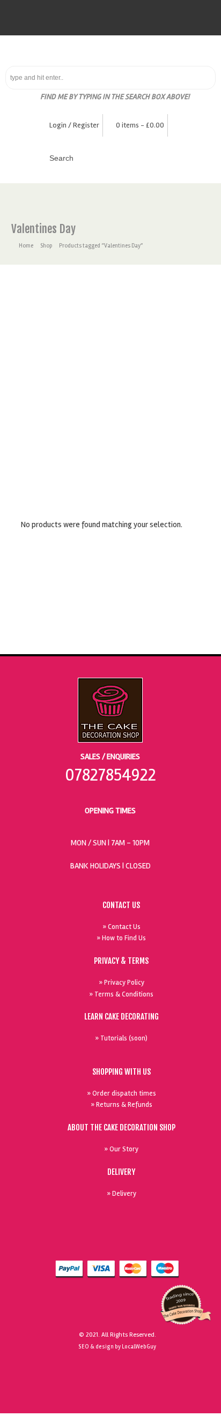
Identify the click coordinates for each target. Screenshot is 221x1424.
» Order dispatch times (121, 1093)
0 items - (140, 125)
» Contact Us (121, 927)
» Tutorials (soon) (121, 1038)
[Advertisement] (110, 380)
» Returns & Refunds (121, 1104)
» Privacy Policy (121, 982)
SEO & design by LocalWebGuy (117, 1346)
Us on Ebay (98, 1242)
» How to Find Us (121, 938)
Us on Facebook (123, 1242)
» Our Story (121, 1149)
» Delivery (121, 1193)
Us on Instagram (197, 1242)
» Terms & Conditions (121, 994)
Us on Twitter (148, 1242)
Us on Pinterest (172, 1242)
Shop (46, 245)
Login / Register (74, 125)
